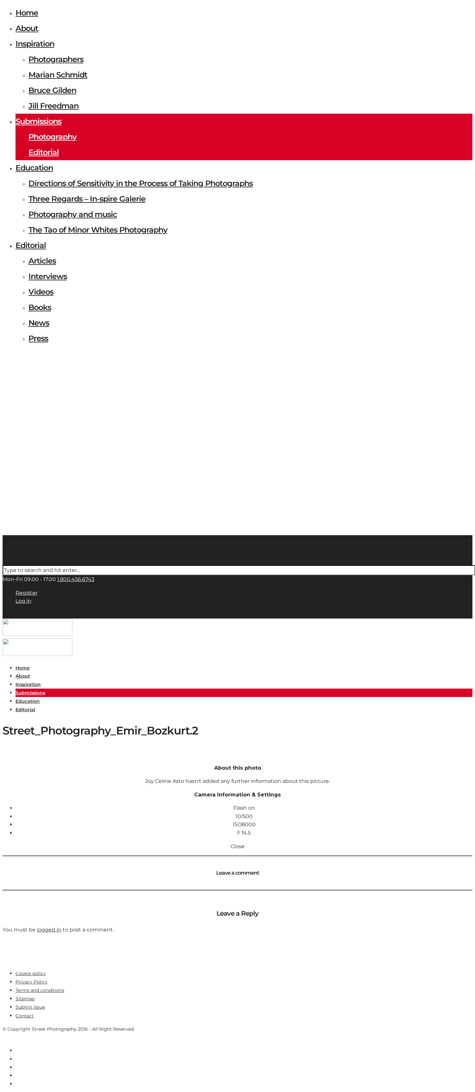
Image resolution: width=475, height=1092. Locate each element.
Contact (25, 1016)
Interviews (47, 276)
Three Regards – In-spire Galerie (86, 198)
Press (38, 338)
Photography (52, 136)
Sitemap (25, 999)
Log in (23, 601)
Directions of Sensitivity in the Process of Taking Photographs (140, 183)
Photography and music (72, 214)
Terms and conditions (40, 990)
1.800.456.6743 (75, 579)
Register (26, 593)
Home (27, 12)
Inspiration (35, 43)
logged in (49, 930)
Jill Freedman (53, 105)
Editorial (43, 152)
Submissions (38, 121)
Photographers (55, 59)
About (27, 28)
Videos (40, 291)
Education (34, 167)
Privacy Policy (32, 982)
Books (39, 307)
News (38, 323)
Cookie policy (31, 973)
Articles (42, 260)
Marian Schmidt (57, 74)
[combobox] (239, 570)
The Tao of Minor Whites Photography (97, 229)
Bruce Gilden (52, 90)
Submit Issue (30, 1007)
